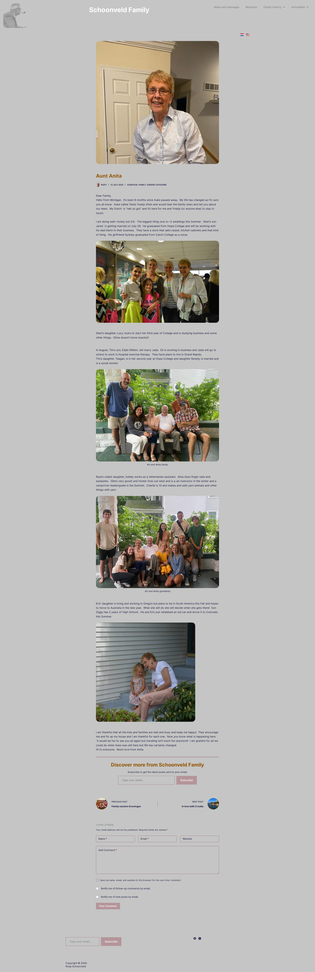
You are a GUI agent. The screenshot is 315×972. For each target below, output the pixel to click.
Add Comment (107, 850)
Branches (251, 7)
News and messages (226, 7)
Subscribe (186, 780)
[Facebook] (195, 938)
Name (102, 838)
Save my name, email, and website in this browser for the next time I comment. (140, 880)
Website (187, 838)
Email (145, 838)
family (142, 185)
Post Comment (108, 906)
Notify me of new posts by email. (120, 896)
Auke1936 (132, 185)
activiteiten (298, 7)
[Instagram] (200, 938)
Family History (273, 7)
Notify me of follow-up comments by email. (126, 888)
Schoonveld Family (119, 10)
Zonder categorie (157, 185)
